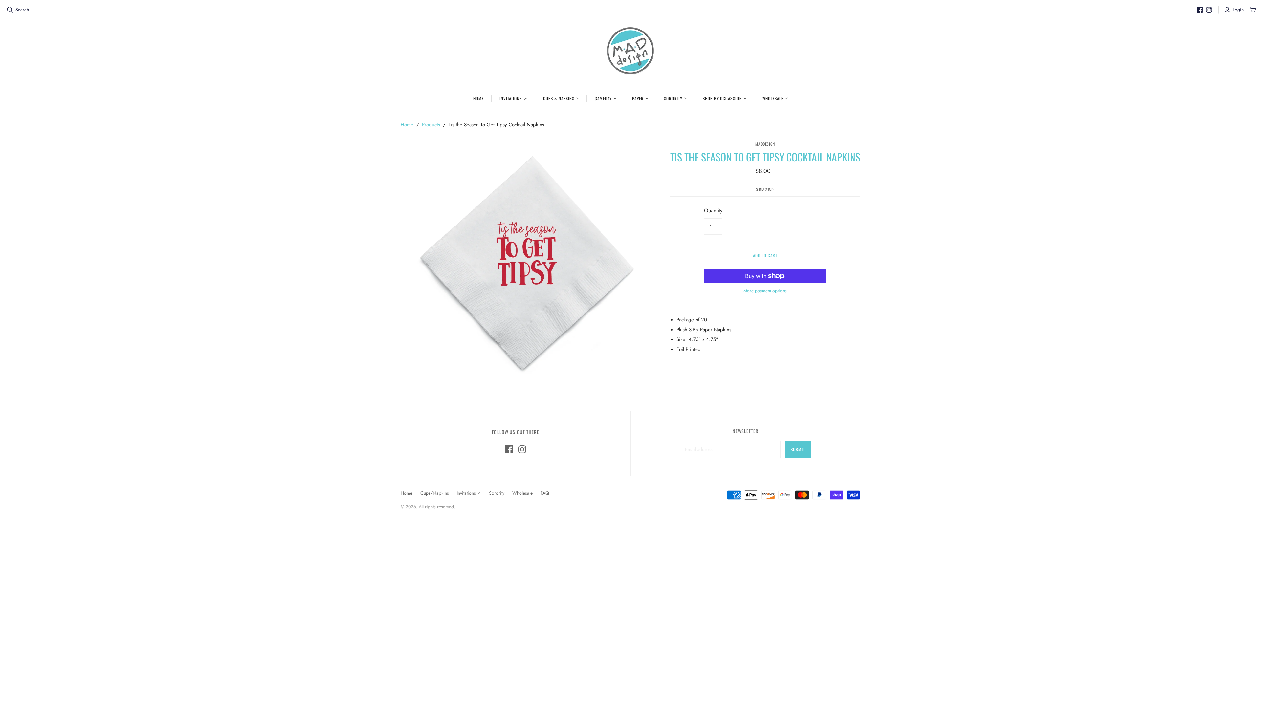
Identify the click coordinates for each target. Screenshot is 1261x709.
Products (431, 124)
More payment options (765, 291)
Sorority (673, 98)
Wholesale (772, 98)
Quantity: (714, 210)
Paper (637, 98)
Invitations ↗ (513, 98)
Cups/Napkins (434, 493)
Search (22, 10)
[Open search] (10, 10)
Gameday (603, 98)
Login (1238, 10)
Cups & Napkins (559, 98)
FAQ (545, 493)
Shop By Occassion (722, 98)
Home (478, 98)
